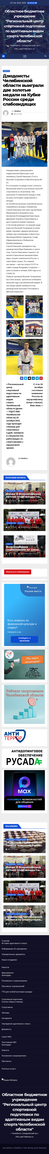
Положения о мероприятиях (14, 1056)
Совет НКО (6, 1037)
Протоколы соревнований (13, 986)
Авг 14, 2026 (13, 924)
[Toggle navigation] (25, 56)
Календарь (6, 975)
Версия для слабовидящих (17, 572)
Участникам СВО (9, 1042)
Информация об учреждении (14, 949)
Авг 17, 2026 (13, 899)
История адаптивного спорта (14, 943)
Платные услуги (9, 1069)
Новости (6, 71)
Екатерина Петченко (29, 501)
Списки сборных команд (12, 1002)
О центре (6, 941)
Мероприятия (10, 491)
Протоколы (6, 1061)
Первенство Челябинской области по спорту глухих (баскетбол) (24, 919)
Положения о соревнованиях (16, 839)
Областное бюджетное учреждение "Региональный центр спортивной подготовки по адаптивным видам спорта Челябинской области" (24, 26)
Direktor (17, 111)
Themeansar (42, 1148)
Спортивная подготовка (12, 999)
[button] (45, 56)
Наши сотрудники (9, 960)
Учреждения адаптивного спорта (16, 1024)
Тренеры (5, 1013)
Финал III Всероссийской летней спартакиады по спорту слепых (23, 496)
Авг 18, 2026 (13, 874)
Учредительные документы (13, 954)
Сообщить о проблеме (24, 639)
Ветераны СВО (11, 523)
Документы (6, 1029)
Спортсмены (7, 1007)
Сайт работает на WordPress (13, 1148)
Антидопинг (7, 1018)
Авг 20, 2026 (13, 849)
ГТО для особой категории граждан (17, 992)
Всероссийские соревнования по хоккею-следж (24, 549)
